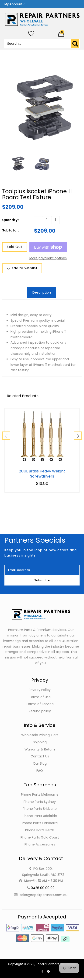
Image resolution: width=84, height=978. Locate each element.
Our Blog (40, 763)
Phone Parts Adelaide (40, 815)
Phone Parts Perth (39, 830)
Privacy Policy (40, 689)
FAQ (39, 770)
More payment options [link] (48, 258)
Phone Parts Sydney (40, 801)
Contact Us (40, 756)
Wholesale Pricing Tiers (39, 735)
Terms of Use (40, 697)
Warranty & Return (39, 749)
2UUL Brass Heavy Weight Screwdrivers (42, 474)
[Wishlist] (31, 33)
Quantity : (10, 220)
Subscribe (42, 580)
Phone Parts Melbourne (40, 794)
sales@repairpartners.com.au (43, 895)
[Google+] (48, 971)
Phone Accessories (39, 844)
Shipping (40, 742)
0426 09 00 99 (43, 888)
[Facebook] (42, 971)
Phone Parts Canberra (40, 823)
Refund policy (40, 711)
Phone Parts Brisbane (40, 808)
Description (41, 292)
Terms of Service (40, 704)
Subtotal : (10, 230)
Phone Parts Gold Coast (40, 837)
